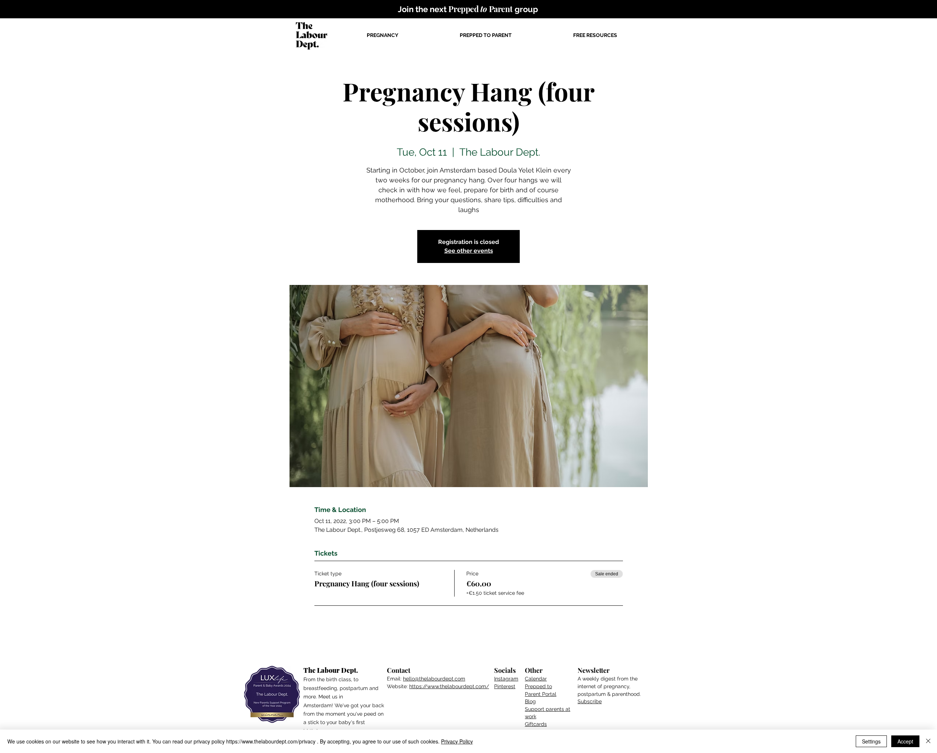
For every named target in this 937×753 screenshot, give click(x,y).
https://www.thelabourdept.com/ (449, 686)
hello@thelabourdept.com (434, 679)
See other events (468, 250)
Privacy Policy (457, 741)
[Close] (928, 741)
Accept (905, 741)
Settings (871, 741)
